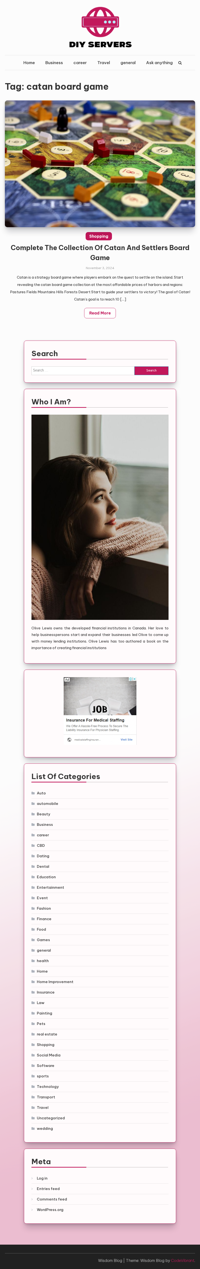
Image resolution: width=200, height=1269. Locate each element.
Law (40, 1002)
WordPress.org (50, 1209)
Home (29, 62)
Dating (43, 856)
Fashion (44, 908)
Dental (43, 866)
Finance (44, 919)
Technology (48, 1086)
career (80, 62)
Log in (42, 1178)
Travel (103, 62)
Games (43, 939)
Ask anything (159, 62)
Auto (41, 793)
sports (43, 1076)
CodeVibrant (182, 1260)
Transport (46, 1097)
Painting (44, 1013)
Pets (41, 1023)
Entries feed (48, 1188)
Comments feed (52, 1199)
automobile (47, 803)
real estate (47, 1034)
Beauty (43, 814)
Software (45, 1065)
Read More (100, 313)
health (43, 960)
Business (54, 62)
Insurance (46, 992)
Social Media (48, 1055)
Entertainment (50, 887)
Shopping (98, 236)
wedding (45, 1128)
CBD (41, 845)
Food (41, 929)
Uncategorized (51, 1118)
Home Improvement (55, 981)
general (128, 62)
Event (42, 898)
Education (46, 877)
